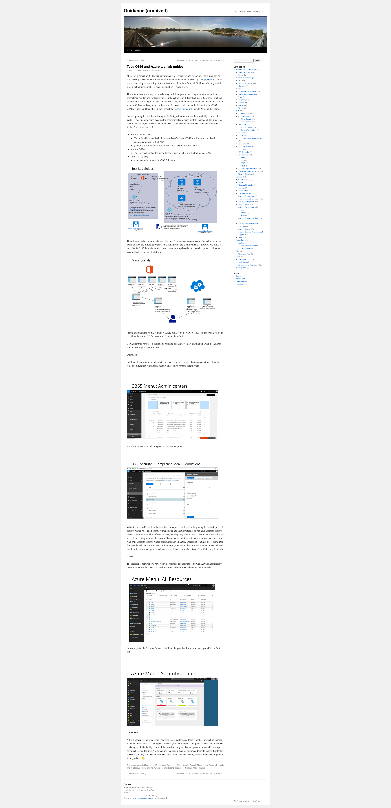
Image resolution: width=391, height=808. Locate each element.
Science (241, 105)
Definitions (242, 124)
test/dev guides (181, 108)
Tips (182, 767)
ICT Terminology (247, 127)
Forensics (241, 182)
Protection (242, 190)
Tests (177, 767)
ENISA (243, 212)
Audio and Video (244, 72)
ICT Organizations (245, 146)
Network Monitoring (246, 185)
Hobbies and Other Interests (246, 69)
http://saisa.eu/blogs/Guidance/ (141, 798)
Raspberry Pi (243, 99)
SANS (243, 215)
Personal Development (246, 94)
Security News (243, 204)
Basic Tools (242, 262)
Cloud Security (183, 765)
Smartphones (241, 240)
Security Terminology (248, 130)
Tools (238, 256)
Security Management (199, 765)
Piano (240, 97)
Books (240, 75)
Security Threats (244, 229)
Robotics (241, 102)
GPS (240, 88)
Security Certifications (246, 196)
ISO (242, 160)
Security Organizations (246, 207)
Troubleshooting (244, 254)
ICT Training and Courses (247, 168)
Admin (156, 70)
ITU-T (243, 163)
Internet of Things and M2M (248, 171)
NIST (243, 165)
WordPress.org (241, 284)
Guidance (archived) (146, 10)
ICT (237, 110)
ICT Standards (243, 154)
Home (129, 49)
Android (241, 243)
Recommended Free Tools (247, 265)
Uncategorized (241, 267)
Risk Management (245, 193)
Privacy (241, 187)
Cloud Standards (247, 121)
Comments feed (241, 281)
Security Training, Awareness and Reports (156, 767)
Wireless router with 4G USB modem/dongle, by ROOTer (200, 60)
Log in (238, 276)
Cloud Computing (168, 765)
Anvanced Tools (154, 765)
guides (206, 79)
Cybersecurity (243, 179)
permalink (200, 767)
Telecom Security (244, 174)
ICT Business (243, 135)
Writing (241, 108)
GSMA (243, 149)
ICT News (242, 143)
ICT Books (242, 132)
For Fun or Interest (245, 83)
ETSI (243, 157)
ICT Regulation (244, 152)
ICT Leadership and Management (250, 138)
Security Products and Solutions (250, 218)
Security (239, 176)
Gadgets (241, 86)
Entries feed (240, 278)
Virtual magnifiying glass (138, 60)
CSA (243, 209)
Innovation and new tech (247, 91)
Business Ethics (244, 113)
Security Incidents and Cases (248, 198)
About (138, 49)
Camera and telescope (246, 77)
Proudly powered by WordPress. (248, 801)
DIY (240, 80)
